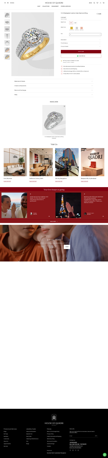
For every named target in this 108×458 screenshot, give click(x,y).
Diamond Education (31, 431)
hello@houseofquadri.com (76, 445)
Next (105, 205)
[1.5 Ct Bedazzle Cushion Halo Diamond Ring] (54, 120)
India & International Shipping (54, 436)
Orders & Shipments (20, 85)
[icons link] (5, 3)
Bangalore (63, 452)
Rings (5, 431)
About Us (6, 441)
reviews (12, 2)
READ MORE (53, 221)
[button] (38, 6)
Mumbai (49, 452)
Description (63, 39)
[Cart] (103, 3)
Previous (11, 44)
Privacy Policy (50, 433)
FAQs (15, 94)
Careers (49, 446)
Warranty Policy (51, 438)
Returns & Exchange (20, 90)
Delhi (53, 452)
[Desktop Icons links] (7, 3)
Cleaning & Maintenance (32, 438)
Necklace (6, 436)
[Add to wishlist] (63, 106)
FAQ (27, 441)
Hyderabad (57, 452)
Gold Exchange (50, 443)
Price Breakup (64, 43)
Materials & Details (19, 81)
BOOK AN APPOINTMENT (75, 447)
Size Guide (28, 436)
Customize (6, 438)
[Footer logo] (54, 420)
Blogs (27, 443)
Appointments (7, 443)
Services (6, 446)
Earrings (6, 433)
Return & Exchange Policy (53, 431)
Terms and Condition (52, 441)
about (90, 2)
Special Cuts (29, 433)
